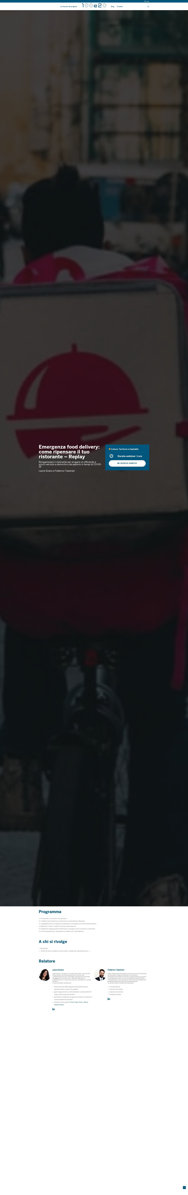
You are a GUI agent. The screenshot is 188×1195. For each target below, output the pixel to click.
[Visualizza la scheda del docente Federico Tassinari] (100, 975)
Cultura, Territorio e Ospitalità (124, 449)
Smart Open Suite (76, 1002)
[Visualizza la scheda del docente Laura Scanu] (45, 975)
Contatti (120, 6)
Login (147, 1)
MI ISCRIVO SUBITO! (127, 463)
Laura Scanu (58, 970)
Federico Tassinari (116, 970)
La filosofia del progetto (68, 6)
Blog (112, 6)
